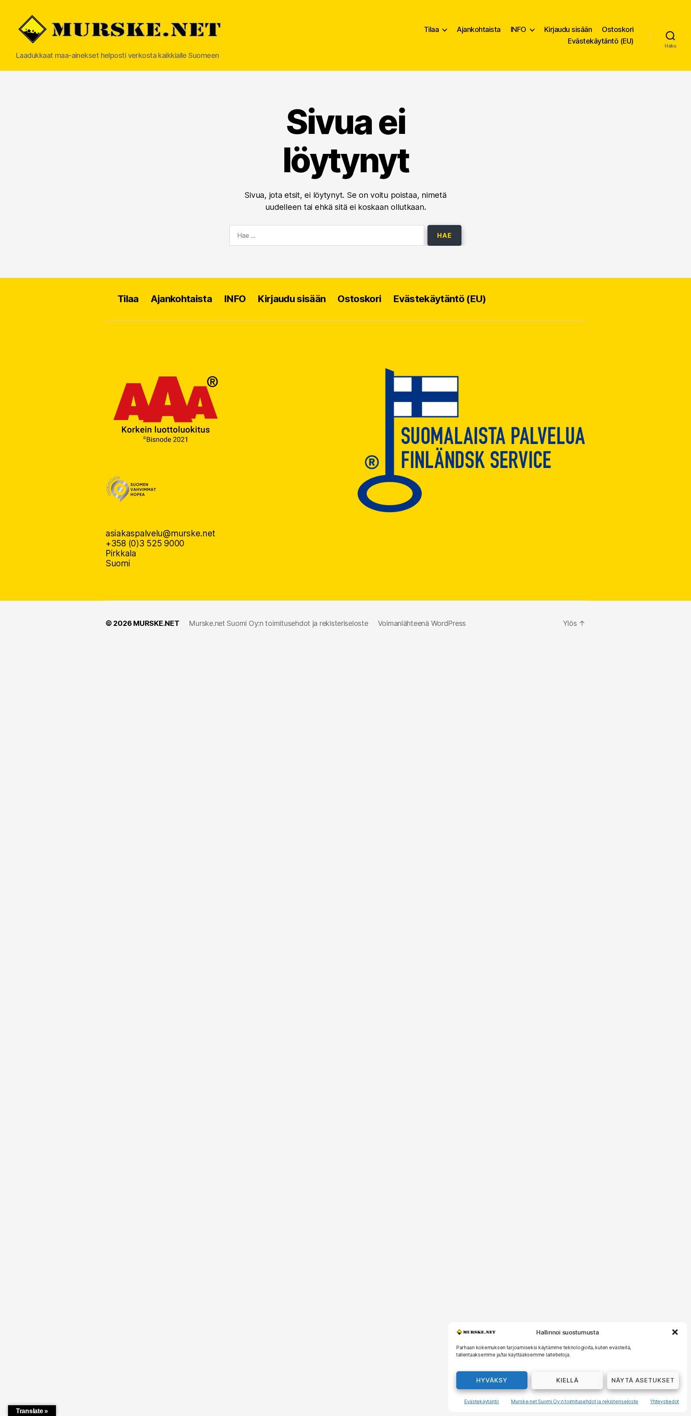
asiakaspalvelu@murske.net (160, 533)
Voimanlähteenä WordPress (422, 623)
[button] (675, 1332)
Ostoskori (618, 29)
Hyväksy (491, 1380)
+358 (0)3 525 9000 (145, 543)
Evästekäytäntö (481, 1401)
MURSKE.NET (156, 623)
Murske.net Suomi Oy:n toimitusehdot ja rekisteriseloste (574, 1401)
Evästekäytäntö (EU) (601, 41)
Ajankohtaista (479, 29)
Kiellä (567, 1380)
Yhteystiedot (664, 1401)
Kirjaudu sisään (568, 29)
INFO (518, 29)
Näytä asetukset (643, 1380)
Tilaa (431, 29)
